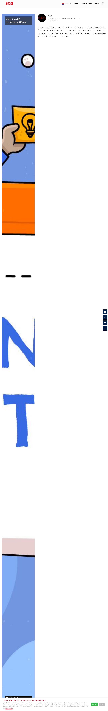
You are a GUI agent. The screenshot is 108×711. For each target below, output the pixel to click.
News (96, 3)
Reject (102, 704)
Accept (94, 704)
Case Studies (86, 3)
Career (76, 3)
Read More (9, 709)
